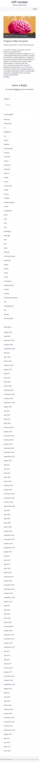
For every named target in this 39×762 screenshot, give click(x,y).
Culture (6, 161)
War (5, 310)
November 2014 (9, 722)
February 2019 (8, 577)
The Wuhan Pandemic (11, 298)
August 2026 (8, 332)
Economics (7, 165)
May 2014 (7, 746)
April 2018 (7, 618)
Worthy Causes (8, 318)
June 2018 (7, 610)
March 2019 (8, 572)
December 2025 (9, 340)
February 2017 (8, 668)
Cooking (6, 152)
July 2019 (7, 556)
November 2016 (9, 676)
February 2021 (8, 485)
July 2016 (7, 693)
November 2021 (9, 452)
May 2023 (7, 419)
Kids (5, 223)
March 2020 (8, 527)
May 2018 (7, 614)
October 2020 (8, 502)
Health (6, 190)
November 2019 (9, 539)
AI (4, 128)
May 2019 (7, 564)
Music (6, 248)
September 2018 (9, 597)
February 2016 (8, 709)
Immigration (8, 210)
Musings (6, 252)
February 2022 (8, 440)
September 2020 (9, 506)
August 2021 (8, 460)
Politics (6, 269)
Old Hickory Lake (9, 256)
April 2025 (7, 357)
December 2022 (9, 436)
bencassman (30, 45)
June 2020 (7, 514)
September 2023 (9, 402)
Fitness (6, 182)
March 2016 (8, 705)
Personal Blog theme (32, 759)
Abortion (7, 119)
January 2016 (8, 713)
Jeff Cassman (19, 2)
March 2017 (8, 664)
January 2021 (8, 489)
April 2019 (7, 568)
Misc (5, 244)
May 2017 (7, 659)
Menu (35, 9)
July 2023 (7, 411)
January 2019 (8, 581)
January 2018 (8, 630)
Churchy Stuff (8, 148)
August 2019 (8, 552)
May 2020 (7, 518)
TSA (5, 302)
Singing (6, 289)
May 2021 (7, 473)
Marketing (7, 231)
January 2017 (8, 672)
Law (5, 227)
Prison (6, 277)
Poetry (6, 264)
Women (6, 314)
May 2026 (7, 336)
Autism (6, 140)
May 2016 (7, 701)
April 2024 (7, 382)
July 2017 (7, 651)
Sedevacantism (9, 285)
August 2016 (8, 688)
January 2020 (8, 531)
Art (5, 136)
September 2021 (9, 456)
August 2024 (8, 369)
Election (6, 173)
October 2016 (8, 680)
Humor (6, 206)
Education (7, 169)
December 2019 (9, 535)
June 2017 (7, 655)
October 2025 (8, 344)
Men (5, 240)
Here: (7, 77)
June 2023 (7, 415)
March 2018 (8, 622)
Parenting (7, 260)
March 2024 (8, 386)
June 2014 (7, 742)
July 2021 (7, 465)
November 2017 (9, 639)
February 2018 (8, 626)
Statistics (7, 293)
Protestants (7, 281)
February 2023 (8, 427)
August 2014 (8, 734)
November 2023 (9, 394)
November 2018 (9, 589)
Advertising (7, 123)
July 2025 (7, 353)
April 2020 (7, 523)
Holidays (6, 198)
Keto (5, 219)
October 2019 (8, 543)
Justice (6, 215)
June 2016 (7, 697)
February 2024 (8, 390)
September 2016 (9, 684)
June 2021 (7, 469)
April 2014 (7, 751)
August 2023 (8, 407)
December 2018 (9, 585)
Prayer (6, 273)
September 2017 (9, 647)
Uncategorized (8, 306)
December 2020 (9, 494)
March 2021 (8, 481)
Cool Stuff (7, 157)
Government (8, 186)
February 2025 (8, 365)
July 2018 (7, 606)
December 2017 (9, 635)
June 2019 (7, 560)
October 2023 (8, 398)
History (6, 194)
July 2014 (7, 738)
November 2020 (9, 498)
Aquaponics (7, 132)
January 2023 (8, 431)
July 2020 (7, 510)
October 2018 (8, 593)
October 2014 (8, 726)
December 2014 (9, 717)
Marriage (7, 235)
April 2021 (7, 477)
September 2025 (9, 349)
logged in (17, 89)
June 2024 (7, 378)
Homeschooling (9, 202)
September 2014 (9, 730)
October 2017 (8, 643)
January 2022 (8, 444)
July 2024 (7, 373)
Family (6, 177)
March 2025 (8, 361)
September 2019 (9, 548)
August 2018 (8, 601)
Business (6, 144)
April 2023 (7, 423)
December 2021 (9, 448)
